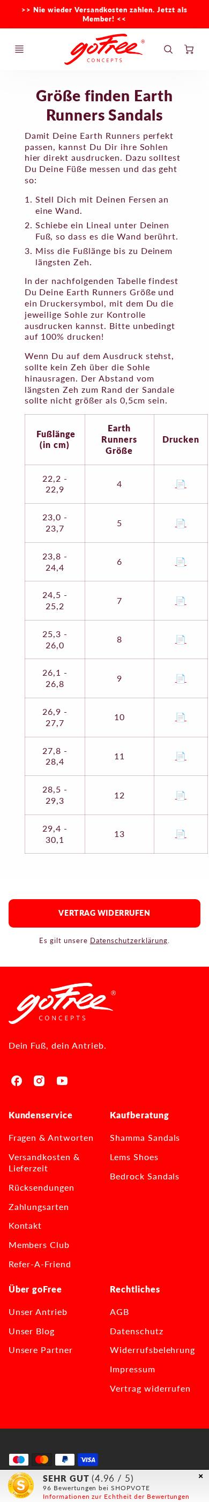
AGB (119, 1311)
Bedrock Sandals (145, 1176)
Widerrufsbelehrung (152, 1349)
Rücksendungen (41, 1187)
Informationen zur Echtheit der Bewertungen (116, 1496)
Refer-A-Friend (40, 1264)
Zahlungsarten (39, 1206)
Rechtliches (135, 1289)
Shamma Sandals (145, 1137)
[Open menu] (19, 49)
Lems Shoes (134, 1157)
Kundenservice (41, 1115)
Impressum (132, 1369)
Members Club (39, 1244)
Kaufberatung (139, 1115)
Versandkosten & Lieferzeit (44, 1162)
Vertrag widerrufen (104, 912)
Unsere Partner (41, 1349)
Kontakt (25, 1225)
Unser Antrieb (38, 1311)
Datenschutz (136, 1331)
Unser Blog (32, 1331)
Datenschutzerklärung (129, 940)
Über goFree (36, 1289)
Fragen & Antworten (51, 1137)
